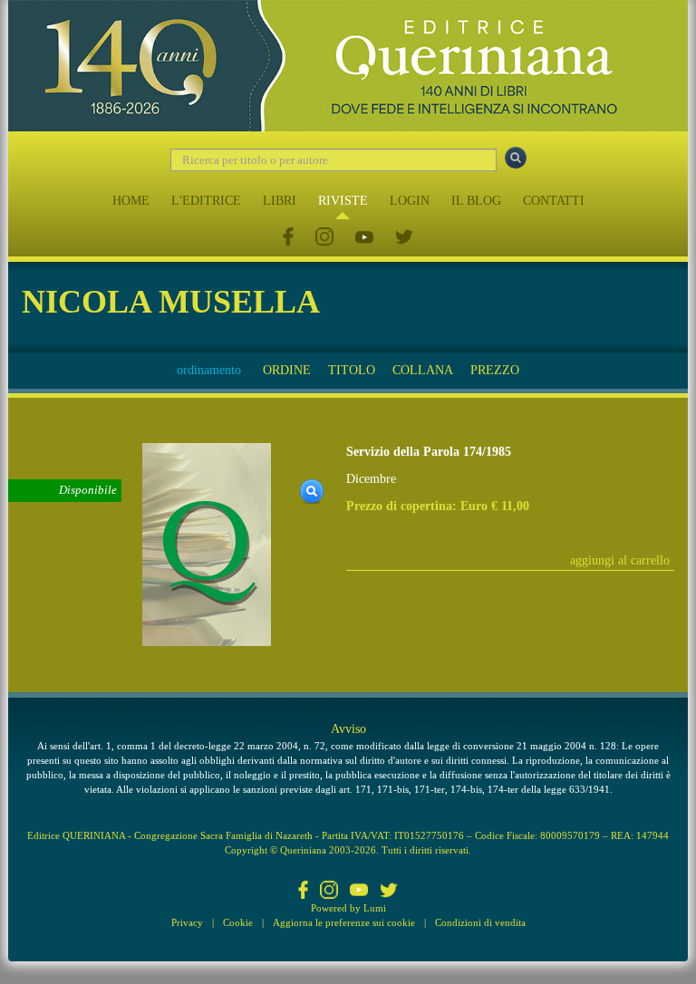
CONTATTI (554, 200)
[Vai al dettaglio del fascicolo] (206, 544)
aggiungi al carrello (620, 560)
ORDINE (287, 370)
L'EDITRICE (206, 200)
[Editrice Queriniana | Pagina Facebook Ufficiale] (288, 237)
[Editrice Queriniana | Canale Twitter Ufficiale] (404, 237)
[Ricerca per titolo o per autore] (516, 158)
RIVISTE (343, 200)
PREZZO (494, 370)
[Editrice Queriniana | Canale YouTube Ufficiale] (364, 237)
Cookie (238, 922)
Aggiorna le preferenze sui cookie (344, 922)
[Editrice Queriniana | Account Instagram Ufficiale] (324, 237)
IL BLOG (476, 200)
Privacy (187, 922)
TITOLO (351, 370)
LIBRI (279, 200)
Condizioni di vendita (480, 922)
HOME (131, 200)
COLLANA (422, 370)
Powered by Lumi (348, 907)
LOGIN (410, 200)
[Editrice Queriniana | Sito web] (348, 65)
